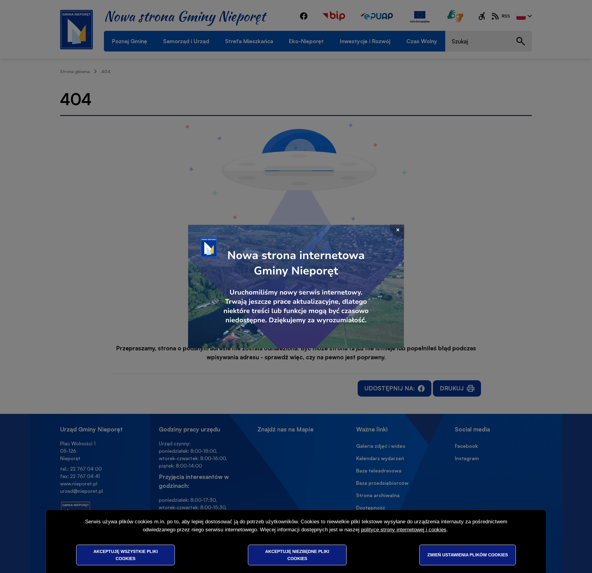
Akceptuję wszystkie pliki (125, 555)
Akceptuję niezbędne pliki (297, 555)
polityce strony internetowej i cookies (403, 530)
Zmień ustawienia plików (467, 554)
